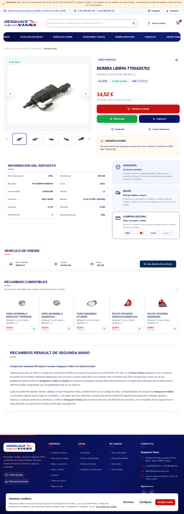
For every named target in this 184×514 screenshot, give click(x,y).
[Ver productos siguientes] (177, 288)
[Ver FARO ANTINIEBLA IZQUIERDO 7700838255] (68, 328)
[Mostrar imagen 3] (51, 139)
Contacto (150, 37)
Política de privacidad (89, 458)
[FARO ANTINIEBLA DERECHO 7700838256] (21, 302)
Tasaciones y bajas (94, 37)
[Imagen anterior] (10, 93)
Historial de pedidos (120, 458)
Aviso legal (85, 453)
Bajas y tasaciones (59, 464)
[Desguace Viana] (19, 447)
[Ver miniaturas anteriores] (7, 139)
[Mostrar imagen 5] (82, 139)
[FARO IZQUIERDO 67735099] (91, 302)
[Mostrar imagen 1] (19, 139)
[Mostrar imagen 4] (66, 139)
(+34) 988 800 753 (86, 11)
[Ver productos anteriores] (170, 288)
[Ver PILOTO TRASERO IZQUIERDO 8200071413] (174, 328)
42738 (103, 81)
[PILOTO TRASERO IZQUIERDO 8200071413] (162, 302)
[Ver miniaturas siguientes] (89, 139)
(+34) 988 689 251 (106, 11)
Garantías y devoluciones (91, 469)
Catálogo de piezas (31, 37)
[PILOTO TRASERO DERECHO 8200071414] (127, 302)
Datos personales (119, 453)
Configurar (146, 502)
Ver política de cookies (106, 506)
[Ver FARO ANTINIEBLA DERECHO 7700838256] (33, 328)
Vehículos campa (62, 37)
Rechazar (128, 502)
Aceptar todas (165, 502)
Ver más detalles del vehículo (158, 264)
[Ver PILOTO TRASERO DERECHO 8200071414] (139, 328)
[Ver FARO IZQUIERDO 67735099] (104, 328)
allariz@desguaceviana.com (157, 471)
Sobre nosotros (124, 37)
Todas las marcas (58, 481)
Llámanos (161, 119)
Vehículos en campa (59, 458)
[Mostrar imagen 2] (35, 139)
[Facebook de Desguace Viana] (144, 493)
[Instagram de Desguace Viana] (151, 493)
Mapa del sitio (57, 486)
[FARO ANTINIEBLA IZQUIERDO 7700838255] (56, 302)
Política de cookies (88, 464)
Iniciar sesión (117, 469)
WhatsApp (119, 119)
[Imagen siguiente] (85, 93)
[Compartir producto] (176, 60)
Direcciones (116, 464)
